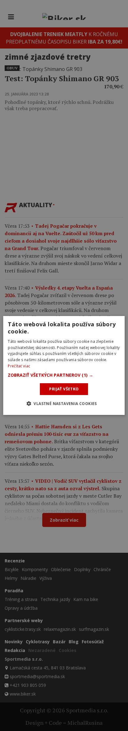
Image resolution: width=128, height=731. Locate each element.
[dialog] (64, 365)
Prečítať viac (19, 366)
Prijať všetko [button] (64, 389)
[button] (64, 375)
